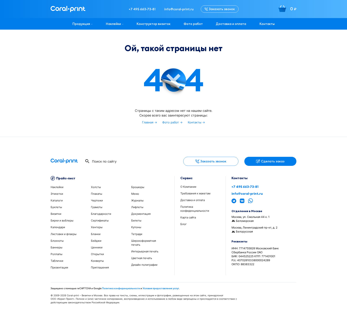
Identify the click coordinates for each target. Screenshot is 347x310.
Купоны (136, 227)
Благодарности (101, 214)
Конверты (97, 260)
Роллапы (56, 254)
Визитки (56, 214)
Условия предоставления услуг (161, 288)
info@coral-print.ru (247, 194)
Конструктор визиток (153, 23)
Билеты (136, 220)
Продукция (81, 23)
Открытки (97, 254)
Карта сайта (188, 217)
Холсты (96, 187)
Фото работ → (172, 122)
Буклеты (56, 207)
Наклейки (113, 23)
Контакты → (196, 122)
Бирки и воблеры (62, 220)
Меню (135, 193)
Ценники (96, 247)
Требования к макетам (195, 193)
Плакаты (96, 193)
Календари (58, 227)
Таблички (57, 260)
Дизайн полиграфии (144, 264)
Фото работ (193, 23)
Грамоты (96, 207)
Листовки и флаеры (63, 234)
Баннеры (56, 247)
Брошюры (137, 187)
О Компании (188, 186)
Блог (183, 224)
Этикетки (57, 193)
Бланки (95, 234)
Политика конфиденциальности (121, 288)
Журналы (137, 200)
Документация (141, 214)
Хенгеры (96, 227)
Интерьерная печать (144, 251)
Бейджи (96, 240)
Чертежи (97, 200)
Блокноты (57, 240)
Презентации (59, 267)
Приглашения (100, 267)
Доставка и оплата (231, 23)
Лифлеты (137, 207)
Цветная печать (141, 258)
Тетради (136, 234)
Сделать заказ (272, 161)
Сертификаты (100, 220)
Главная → (149, 122)
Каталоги (57, 200)
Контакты (267, 23)
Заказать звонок (222, 9)
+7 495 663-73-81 (245, 187)
